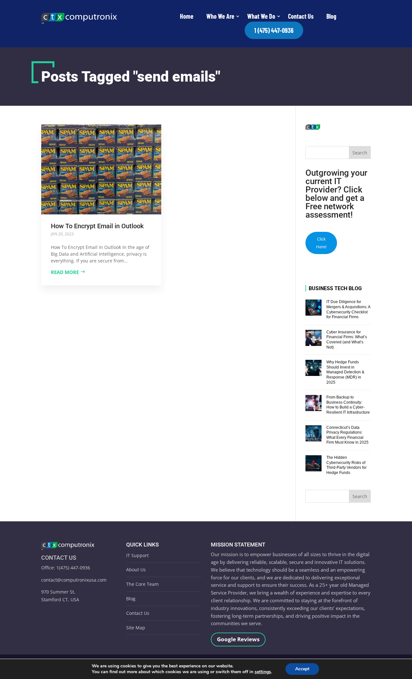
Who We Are (220, 16)
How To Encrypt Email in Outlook (97, 226)
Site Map (135, 628)
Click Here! (321, 243)
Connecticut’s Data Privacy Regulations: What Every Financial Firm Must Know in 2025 (347, 435)
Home (186, 16)
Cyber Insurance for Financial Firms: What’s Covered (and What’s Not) (346, 339)
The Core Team (142, 584)
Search (359, 153)
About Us (136, 569)
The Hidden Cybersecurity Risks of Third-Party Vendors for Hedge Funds (346, 465)
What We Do (261, 16)
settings (263, 672)
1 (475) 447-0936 (274, 30)
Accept (302, 669)
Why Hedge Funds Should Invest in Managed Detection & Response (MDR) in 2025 (345, 372)
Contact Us (301, 16)
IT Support (137, 555)
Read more (65, 272)
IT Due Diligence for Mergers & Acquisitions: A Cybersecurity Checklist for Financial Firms (348, 309)
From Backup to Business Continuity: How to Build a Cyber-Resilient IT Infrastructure (348, 405)
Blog (331, 16)
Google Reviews (238, 639)
